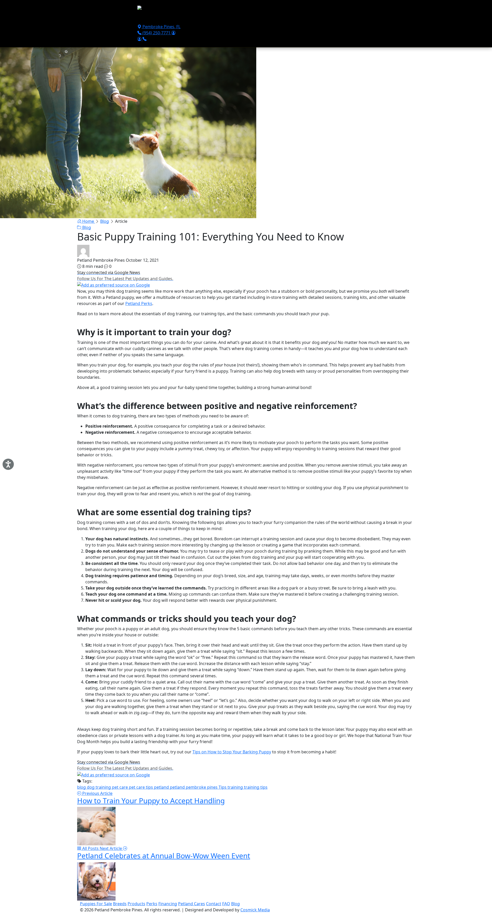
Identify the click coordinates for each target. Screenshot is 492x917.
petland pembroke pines (194, 787)
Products (225, 18)
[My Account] (173, 33)
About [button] (267, 18)
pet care (120, 787)
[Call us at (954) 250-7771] (144, 39)
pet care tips (141, 787)
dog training (99, 787)
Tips (223, 787)
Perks (151, 904)
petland (162, 787)
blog (82, 787)
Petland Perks (138, 303)
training (236, 787)
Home (88, 221)
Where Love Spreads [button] (325, 18)
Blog (104, 221)
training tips (256, 787)
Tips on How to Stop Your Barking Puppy (231, 752)
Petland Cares (191, 904)
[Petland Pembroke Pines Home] (168, 9)
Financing (247, 18)
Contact (293, 18)
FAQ (226, 904)
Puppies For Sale (155, 18)
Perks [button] (182, 18)
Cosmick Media (255, 910)
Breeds (205, 18)
